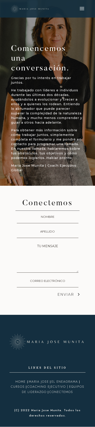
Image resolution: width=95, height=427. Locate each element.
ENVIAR (65, 294)
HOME (21, 381)
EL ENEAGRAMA (64, 381)
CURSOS (18, 386)
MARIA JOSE (39, 381)
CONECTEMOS (61, 392)
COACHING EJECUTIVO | (47, 386)
